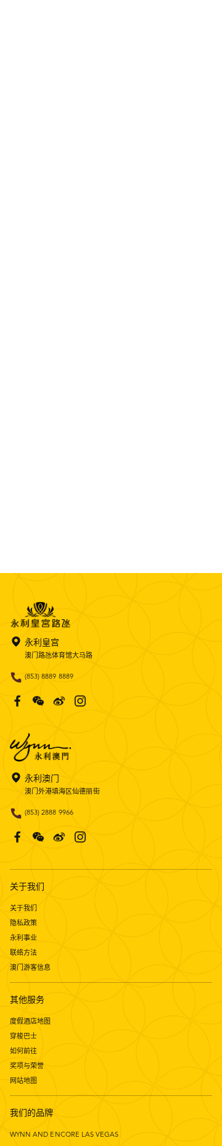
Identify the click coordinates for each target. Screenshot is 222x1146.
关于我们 (23, 908)
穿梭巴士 (23, 1036)
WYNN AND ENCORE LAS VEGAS (64, 1134)
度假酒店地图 (30, 1021)
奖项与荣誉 (27, 1065)
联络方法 (23, 952)
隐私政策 (23, 923)
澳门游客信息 (30, 967)
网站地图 (23, 1080)
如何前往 (23, 1050)
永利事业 (23, 937)
